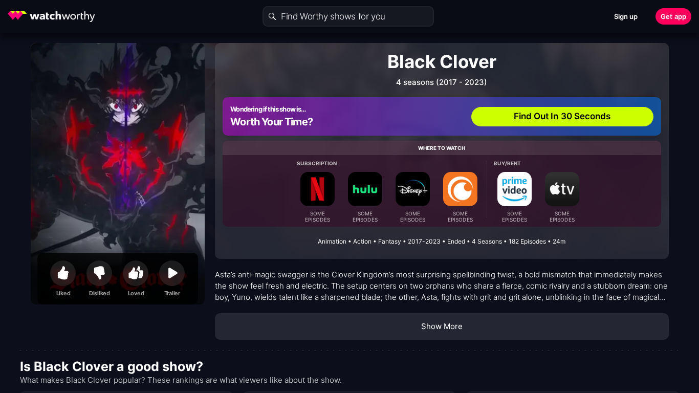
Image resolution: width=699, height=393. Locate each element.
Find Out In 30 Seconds (562, 116)
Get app (673, 16)
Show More (442, 326)
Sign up (626, 16)
